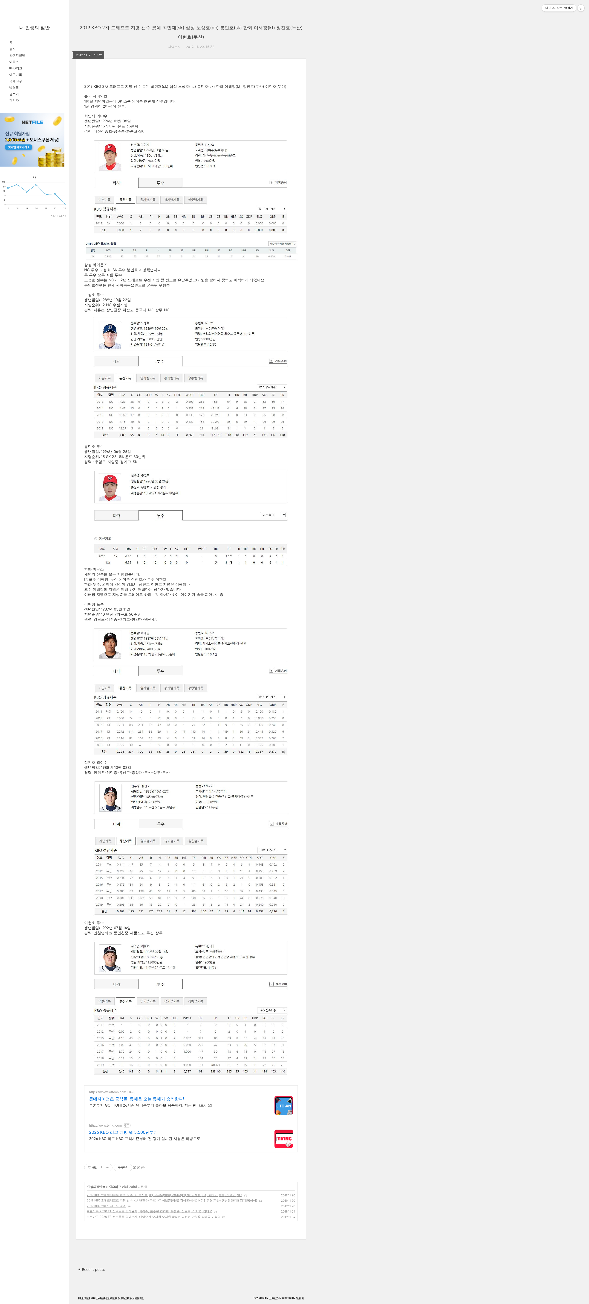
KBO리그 (15, 68)
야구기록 (15, 74)
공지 (12, 49)
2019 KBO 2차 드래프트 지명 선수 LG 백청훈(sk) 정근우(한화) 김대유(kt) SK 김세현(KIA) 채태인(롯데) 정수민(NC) (164, 1195)
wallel (300, 1297)
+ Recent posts (91, 1269)
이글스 (14, 62)
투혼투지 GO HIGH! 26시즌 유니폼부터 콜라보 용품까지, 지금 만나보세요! (150, 1105)
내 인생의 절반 (34, 27)
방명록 (14, 87)
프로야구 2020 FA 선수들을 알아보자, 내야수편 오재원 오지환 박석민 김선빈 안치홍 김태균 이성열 (153, 1217)
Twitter (100, 1297)
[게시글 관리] (107, 1167)
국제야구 (15, 81)
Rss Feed (84, 1297)
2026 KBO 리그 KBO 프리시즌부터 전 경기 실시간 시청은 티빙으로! (145, 1138)
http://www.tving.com (105, 1125)
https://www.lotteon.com (107, 1092)
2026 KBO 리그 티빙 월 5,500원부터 (123, 1132)
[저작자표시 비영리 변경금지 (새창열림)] (138, 1167)
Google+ (138, 1297)
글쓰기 (14, 94)
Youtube (126, 1297)
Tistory (273, 1297)
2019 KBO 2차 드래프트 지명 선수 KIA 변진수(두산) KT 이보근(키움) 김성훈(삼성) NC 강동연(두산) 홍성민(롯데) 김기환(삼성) (172, 1200)
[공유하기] (101, 1167)
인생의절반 (17, 55)
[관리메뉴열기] (580, 8)
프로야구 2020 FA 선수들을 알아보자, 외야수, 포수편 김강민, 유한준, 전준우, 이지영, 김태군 (149, 1211)
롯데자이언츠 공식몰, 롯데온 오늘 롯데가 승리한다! (136, 1098)
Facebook (112, 1297)
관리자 (14, 100)
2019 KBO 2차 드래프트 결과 (106, 1206)
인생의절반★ (96, 1187)
